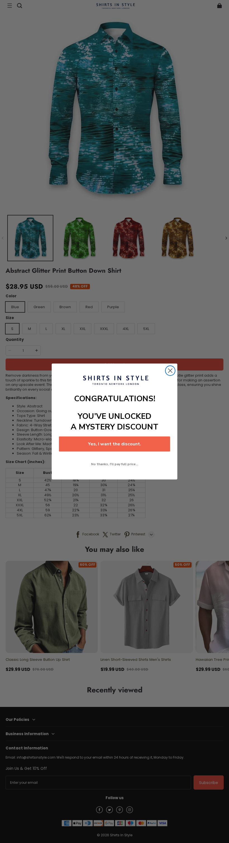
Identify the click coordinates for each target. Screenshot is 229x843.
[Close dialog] (170, 371)
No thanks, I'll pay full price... (114, 464)
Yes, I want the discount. (114, 444)
